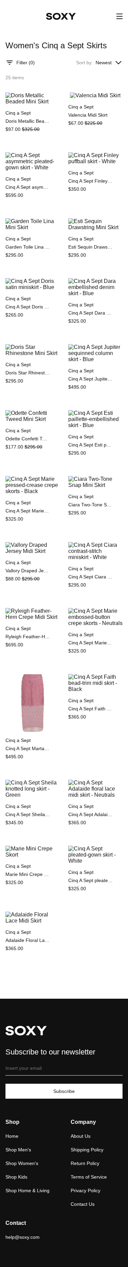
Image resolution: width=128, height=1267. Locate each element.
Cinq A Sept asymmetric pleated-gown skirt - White (27, 187)
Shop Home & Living (27, 1190)
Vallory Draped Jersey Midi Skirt (27, 570)
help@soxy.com (22, 1237)
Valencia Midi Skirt (88, 115)
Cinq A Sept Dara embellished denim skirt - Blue (90, 313)
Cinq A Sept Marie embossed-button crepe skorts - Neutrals (90, 642)
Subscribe (64, 1091)
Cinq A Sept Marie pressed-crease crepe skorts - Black (27, 510)
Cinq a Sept (18, 113)
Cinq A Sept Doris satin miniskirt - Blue (27, 306)
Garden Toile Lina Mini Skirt (27, 247)
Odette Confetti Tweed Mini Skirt (27, 438)
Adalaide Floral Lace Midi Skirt (27, 940)
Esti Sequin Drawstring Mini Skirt (90, 247)
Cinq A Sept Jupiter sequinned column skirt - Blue (90, 379)
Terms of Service (89, 1177)
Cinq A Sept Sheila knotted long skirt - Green (27, 814)
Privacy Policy (85, 1190)
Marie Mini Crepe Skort (27, 874)
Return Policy (85, 1163)
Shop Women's (21, 1163)
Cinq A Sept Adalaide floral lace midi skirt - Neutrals (90, 814)
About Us (80, 1136)
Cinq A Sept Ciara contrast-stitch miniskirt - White (90, 576)
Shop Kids (16, 1177)
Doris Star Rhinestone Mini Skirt (27, 372)
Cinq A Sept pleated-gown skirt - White (90, 880)
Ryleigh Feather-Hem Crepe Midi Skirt (27, 636)
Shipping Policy (87, 1149)
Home (11, 1136)
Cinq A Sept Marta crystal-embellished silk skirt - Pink (27, 748)
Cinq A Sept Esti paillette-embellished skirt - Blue (90, 444)
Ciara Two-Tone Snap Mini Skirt (90, 504)
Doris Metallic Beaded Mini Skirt (27, 121)
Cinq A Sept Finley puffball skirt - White (90, 181)
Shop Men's (18, 1149)
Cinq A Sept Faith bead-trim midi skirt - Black (90, 708)
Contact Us (83, 1204)
